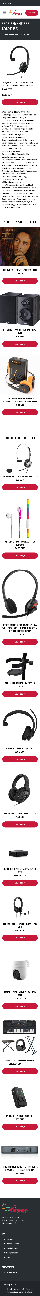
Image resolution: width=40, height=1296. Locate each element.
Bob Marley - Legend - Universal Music (20, 270)
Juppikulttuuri (12, 1248)
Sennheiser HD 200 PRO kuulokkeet (20, 813)
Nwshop (9, 1239)
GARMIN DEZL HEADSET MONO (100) (20, 748)
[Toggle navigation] (5, 12)
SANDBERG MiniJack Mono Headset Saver (20, 476)
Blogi (8, 1257)
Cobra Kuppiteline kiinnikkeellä (20, 683)
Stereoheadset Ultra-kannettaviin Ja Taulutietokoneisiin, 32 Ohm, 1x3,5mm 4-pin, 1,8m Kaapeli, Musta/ (20, 628)
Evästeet (29, 1289)
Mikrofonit (25, 34)
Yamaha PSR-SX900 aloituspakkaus (20, 1060)
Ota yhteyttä (18, 1289)
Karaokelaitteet (11, 34)
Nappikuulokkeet (17, 85)
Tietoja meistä (12, 1253)
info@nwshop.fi (7, 3)
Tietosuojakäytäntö (15, 1292)
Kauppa (32, 13)
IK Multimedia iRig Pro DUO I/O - (20, 1115)
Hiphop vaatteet (12, 1243)
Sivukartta (29, 1292)
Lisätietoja (20, 102)
